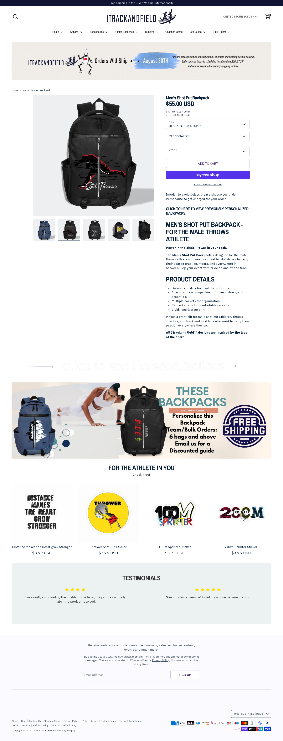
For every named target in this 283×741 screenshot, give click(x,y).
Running (150, 32)
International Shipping (63, 725)
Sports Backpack (125, 32)
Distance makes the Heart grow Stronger (42, 547)
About (15, 720)
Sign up (185, 675)
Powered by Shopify (64, 730)
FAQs (85, 720)
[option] (141, 61)
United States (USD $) (238, 16)
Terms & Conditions (130, 720)
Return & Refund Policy (103, 720)
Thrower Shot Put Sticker (108, 547)
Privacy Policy (161, 660)
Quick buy (42, 537)
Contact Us (35, 720)
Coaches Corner (174, 32)
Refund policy (40, 725)
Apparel (74, 32)
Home (56, 32)
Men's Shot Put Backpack (37, 90)
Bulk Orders (220, 32)
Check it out (141, 474)
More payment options (207, 184)
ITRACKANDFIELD (179, 114)
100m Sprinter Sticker (174, 547)
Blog (23, 720)
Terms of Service (21, 725)
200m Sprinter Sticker (241, 547)
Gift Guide (196, 32)
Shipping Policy (52, 720)
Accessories (97, 32)
